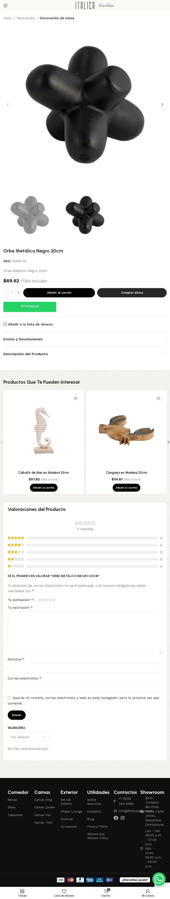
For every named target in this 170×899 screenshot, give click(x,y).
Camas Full (42, 815)
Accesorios (69, 826)
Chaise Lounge (71, 811)
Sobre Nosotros (94, 801)
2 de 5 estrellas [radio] (43, 600)
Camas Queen (44, 807)
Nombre (16, 659)
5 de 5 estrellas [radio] (54, 600)
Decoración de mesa (57, 18)
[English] (103, 5)
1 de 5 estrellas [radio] (39, 600)
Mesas (12, 799)
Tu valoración (20, 607)
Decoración (26, 18)
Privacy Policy (97, 826)
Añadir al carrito (59, 292)
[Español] (110, 5)
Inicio (8, 18)
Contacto (94, 811)
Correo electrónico (24, 678)
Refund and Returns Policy (97, 836)
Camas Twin (43, 822)
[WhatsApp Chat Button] (159, 879)
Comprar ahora (132, 292)
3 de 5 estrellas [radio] (46, 600)
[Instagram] (122, 818)
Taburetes (15, 815)
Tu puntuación (20, 600)
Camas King (43, 799)
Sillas (11, 807)
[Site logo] (85, 5)
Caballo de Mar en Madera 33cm (43, 473)
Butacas (67, 819)
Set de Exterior (66, 801)
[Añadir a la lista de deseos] (75, 398)
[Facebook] (116, 818)
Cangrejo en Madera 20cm (126, 473)
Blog (90, 819)
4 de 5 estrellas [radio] (50, 600)
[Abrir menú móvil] (5, 5)
